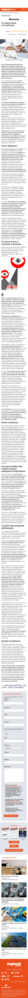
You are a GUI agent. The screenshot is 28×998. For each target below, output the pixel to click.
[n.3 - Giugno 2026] (5, 833)
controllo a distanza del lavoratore (12, 685)
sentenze (10, 687)
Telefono (6, 752)
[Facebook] (6, 972)
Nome (6, 700)
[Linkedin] (18, 972)
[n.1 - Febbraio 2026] (23, 833)
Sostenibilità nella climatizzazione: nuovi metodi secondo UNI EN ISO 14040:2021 (13, 900)
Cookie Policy (22, 981)
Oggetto (6, 759)
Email (6, 714)
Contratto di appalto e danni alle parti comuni (13, 924)
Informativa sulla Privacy (13, 801)
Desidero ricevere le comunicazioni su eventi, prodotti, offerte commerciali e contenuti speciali (14, 810)
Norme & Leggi (6, 15)
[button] (22, 9)
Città (6, 738)
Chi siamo (8, 969)
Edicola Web (14, 842)
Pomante (4, 687)
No (6, 734)
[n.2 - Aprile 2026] (14, 833)
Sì (6, 732)
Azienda (6, 721)
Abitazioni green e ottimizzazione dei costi (13, 949)
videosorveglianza (18, 687)
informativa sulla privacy (13, 786)
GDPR (24, 685)
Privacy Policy (14, 981)
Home (2, 12)
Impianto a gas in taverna (9, 876)
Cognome (7, 707)
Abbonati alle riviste (17, 969)
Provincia (7, 745)
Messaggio (7, 766)
